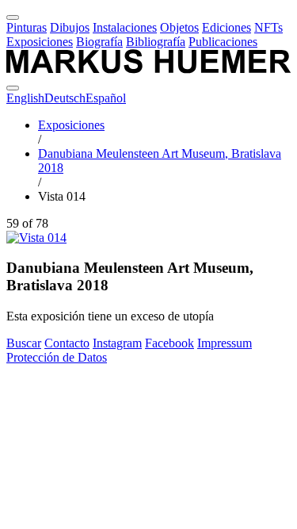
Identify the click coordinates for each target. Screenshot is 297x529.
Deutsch (65, 98)
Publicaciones (222, 41)
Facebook (169, 343)
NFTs (268, 27)
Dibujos (69, 27)
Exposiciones (39, 41)
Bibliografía (155, 41)
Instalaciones (125, 27)
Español (106, 98)
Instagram (117, 343)
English (25, 98)
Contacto (66, 343)
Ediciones (226, 27)
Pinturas (26, 27)
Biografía (99, 41)
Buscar (23, 343)
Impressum (224, 343)
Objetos (179, 27)
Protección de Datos (56, 357)
